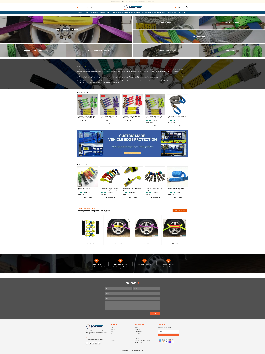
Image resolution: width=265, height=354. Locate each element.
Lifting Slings (82, 12)
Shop (112, 331)
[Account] (179, 7)
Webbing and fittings (180, 12)
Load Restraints (105, 12)
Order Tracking (138, 331)
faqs (112, 335)
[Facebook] (87, 343)
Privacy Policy (138, 335)
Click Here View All (180, 210)
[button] (185, 112)
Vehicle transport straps (120, 12)
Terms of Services (139, 333)
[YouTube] (96, 343)
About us (113, 329)
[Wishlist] (183, 7)
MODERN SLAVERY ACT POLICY (142, 340)
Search (136, 327)
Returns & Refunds (139, 342)
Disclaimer (113, 340)
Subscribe (168, 335)
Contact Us (113, 338)
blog (112, 333)
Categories (137, 329)
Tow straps (93, 12)
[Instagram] (90, 343)
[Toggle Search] (175, 7)
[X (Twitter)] (93, 343)
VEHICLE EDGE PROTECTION (148, 12)
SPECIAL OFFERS (135, 12)
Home (112, 327)
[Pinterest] (99, 343)
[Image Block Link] (132, 143)
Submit (155, 313)
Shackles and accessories (165, 12)
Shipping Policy (138, 338)
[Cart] (187, 7)
